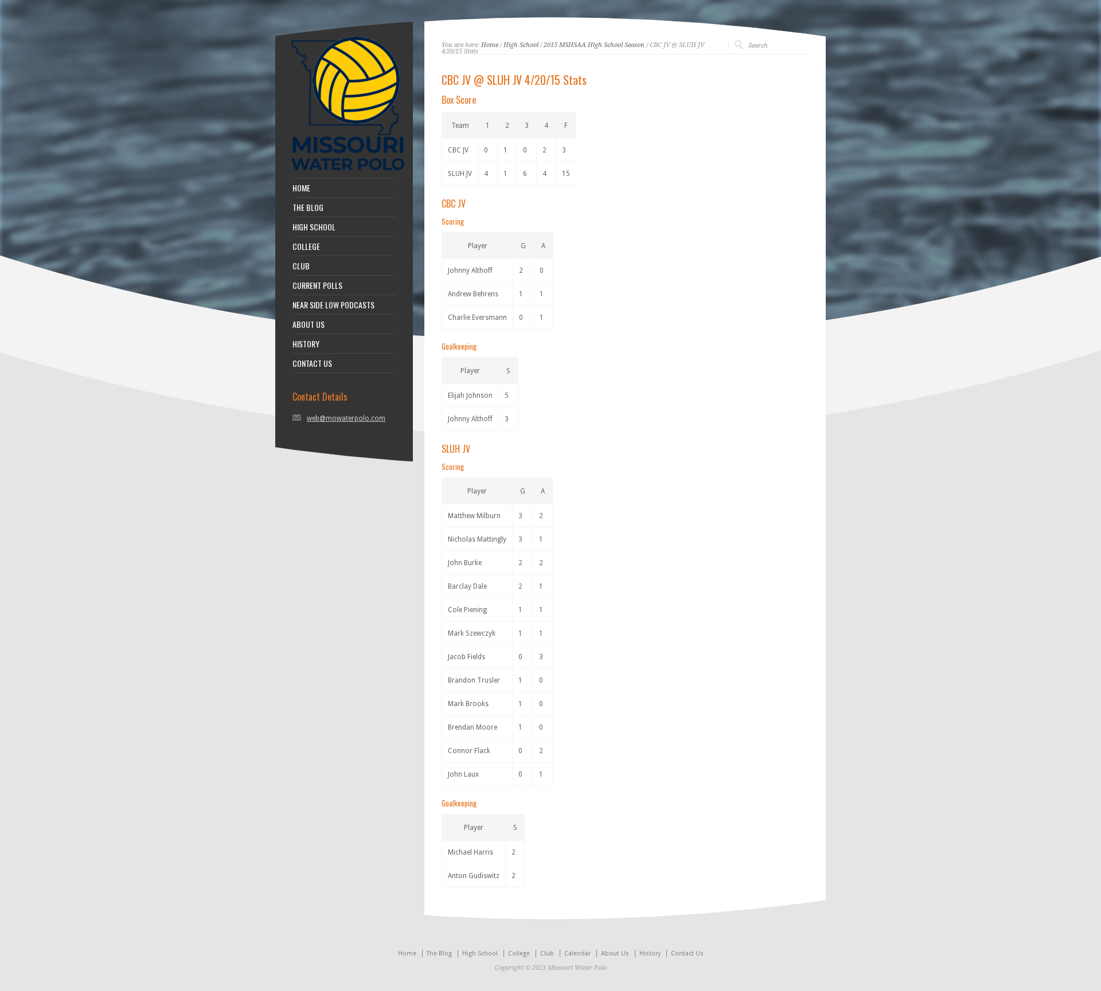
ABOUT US (308, 324)
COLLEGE (306, 246)
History (650, 953)
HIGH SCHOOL (313, 227)
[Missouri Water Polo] (348, 172)
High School (520, 45)
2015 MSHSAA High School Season (594, 45)
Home (489, 45)
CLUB (301, 266)
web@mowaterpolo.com (346, 418)
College (519, 953)
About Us (615, 953)
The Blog (439, 953)
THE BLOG (307, 207)
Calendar (577, 953)
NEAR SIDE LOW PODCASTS (333, 305)
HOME (301, 188)
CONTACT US (312, 363)
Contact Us (687, 953)
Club (547, 953)
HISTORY (305, 344)
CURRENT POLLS (317, 285)
